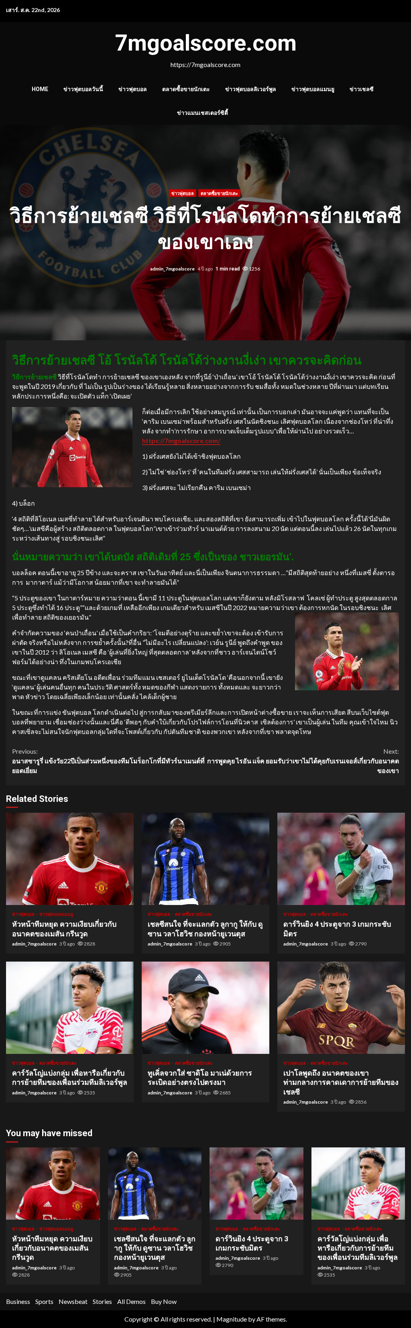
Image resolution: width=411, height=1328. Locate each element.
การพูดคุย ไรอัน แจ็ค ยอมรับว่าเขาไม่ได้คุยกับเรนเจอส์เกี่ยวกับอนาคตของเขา (303, 760)
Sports (44, 1301)
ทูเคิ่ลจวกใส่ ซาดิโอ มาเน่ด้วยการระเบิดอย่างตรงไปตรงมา (205, 1008)
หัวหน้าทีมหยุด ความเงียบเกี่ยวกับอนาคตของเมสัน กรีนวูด (70, 859)
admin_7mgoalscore (172, 268)
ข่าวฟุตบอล (132, 89)
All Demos (131, 1301)
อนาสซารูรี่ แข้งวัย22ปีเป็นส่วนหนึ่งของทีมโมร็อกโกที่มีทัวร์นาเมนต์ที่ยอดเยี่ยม (108, 760)
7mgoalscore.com (206, 43)
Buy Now (164, 1301)
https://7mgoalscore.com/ (181, 440)
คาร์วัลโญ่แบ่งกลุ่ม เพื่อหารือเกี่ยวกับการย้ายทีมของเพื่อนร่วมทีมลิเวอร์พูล (70, 1008)
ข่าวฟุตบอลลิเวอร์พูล (250, 89)
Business (18, 1301)
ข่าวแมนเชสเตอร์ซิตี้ (202, 113)
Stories (102, 1301)
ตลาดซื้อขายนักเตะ (186, 89)
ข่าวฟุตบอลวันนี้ (83, 89)
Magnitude (231, 1319)
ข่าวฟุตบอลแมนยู (312, 89)
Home (40, 89)
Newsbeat (73, 1301)
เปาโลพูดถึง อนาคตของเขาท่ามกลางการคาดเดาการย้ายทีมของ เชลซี (341, 1008)
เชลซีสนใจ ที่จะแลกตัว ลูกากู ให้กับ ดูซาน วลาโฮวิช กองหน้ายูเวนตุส (205, 859)
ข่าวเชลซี (362, 89)
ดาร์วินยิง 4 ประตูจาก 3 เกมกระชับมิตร (341, 859)
